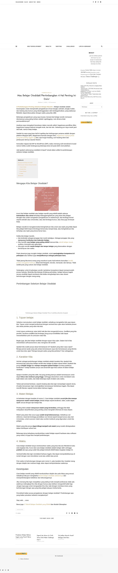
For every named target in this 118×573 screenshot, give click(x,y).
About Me (32, 2)
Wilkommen (19, 2)
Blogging (83, 70)
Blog (26, 2)
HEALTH (48, 46)
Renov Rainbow (24, 559)
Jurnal (83, 72)
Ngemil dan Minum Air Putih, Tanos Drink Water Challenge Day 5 (45, 538)
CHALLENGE (70, 46)
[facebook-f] (93, 2)
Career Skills (47, 92)
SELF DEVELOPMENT (34, 46)
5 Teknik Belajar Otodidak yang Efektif (37, 504)
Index (38, 2)
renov (19, 513)
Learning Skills (20, 509)
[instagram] (98, 2)
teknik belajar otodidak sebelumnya (51, 476)
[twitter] (95, 2)
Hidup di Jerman (97, 70)
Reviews (83, 76)
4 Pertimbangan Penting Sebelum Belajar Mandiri (34, 107)
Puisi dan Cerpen (95, 74)
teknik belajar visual (66, 242)
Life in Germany (85, 46)
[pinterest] (100, 2)
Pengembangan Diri (85, 74)
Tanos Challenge (91, 76)
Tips (98, 76)
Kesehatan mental (95, 72)
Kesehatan (88, 72)
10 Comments (52, 102)
